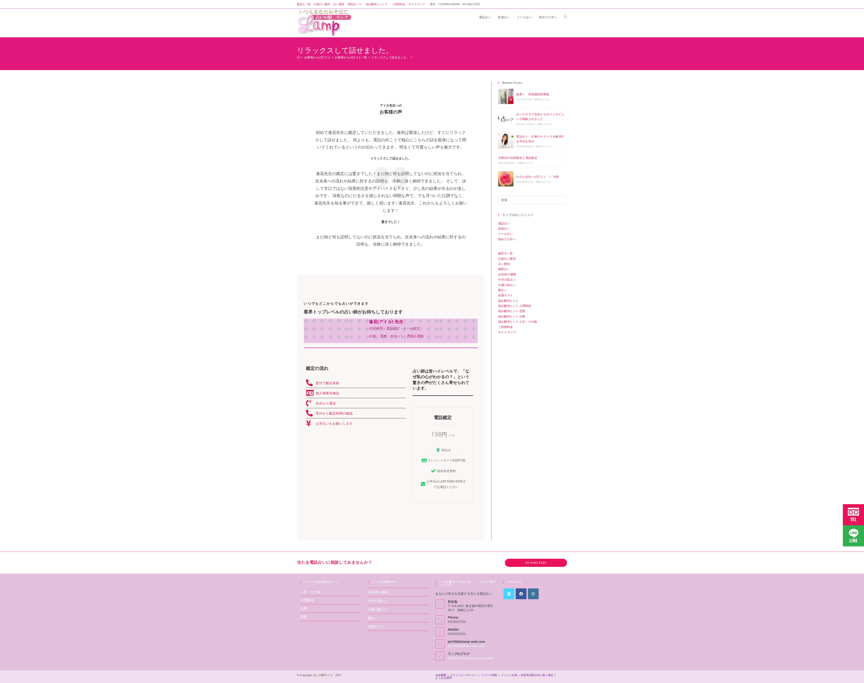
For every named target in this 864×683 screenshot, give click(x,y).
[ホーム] (298, 57)
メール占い (505, 234)
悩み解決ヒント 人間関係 (514, 306)
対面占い (504, 228)
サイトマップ (417, 4)
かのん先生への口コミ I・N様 (537, 177)
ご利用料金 (398, 4)
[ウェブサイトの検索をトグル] (565, 17)
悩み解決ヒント (375, 4)
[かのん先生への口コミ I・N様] (505, 178)
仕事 (303, 608)
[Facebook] (521, 593)
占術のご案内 (322, 4)
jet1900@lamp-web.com (466, 646)
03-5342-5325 (536, 563)
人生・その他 (310, 592)
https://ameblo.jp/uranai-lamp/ (471, 658)
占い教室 (338, 4)
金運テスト (505, 295)
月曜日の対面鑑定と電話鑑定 (517, 158)
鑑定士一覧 (303, 4)
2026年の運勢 (507, 274)
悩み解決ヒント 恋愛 (511, 311)
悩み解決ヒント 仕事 (511, 316)
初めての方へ (507, 239)
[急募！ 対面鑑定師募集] (505, 96)
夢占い (502, 290)
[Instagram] (533, 593)
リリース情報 (489, 675)
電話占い (504, 223)
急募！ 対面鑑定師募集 (532, 94)
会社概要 (440, 675)
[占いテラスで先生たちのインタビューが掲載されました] (505, 118)
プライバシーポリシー (463, 675)
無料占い (353, 4)
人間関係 (306, 600)
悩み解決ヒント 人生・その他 (517, 321)
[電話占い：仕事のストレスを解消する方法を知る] (505, 141)
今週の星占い (507, 285)
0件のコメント (541, 99)
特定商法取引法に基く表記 (537, 675)
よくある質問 (443, 678)
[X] (509, 593)
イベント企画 (509, 675)
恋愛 (303, 616)
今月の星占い (507, 279)
